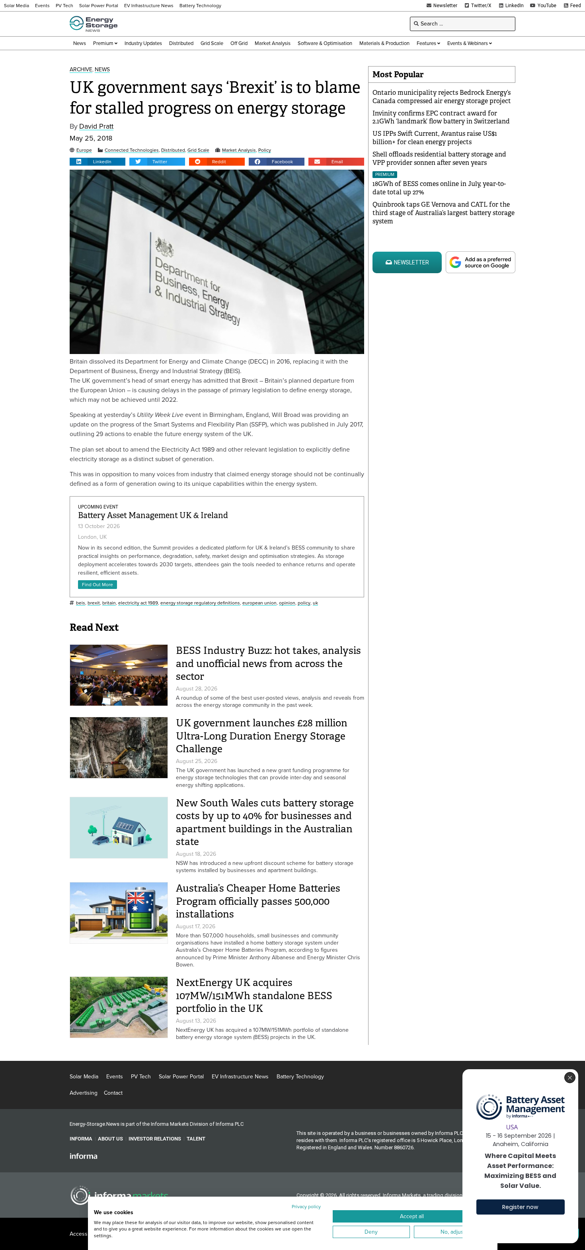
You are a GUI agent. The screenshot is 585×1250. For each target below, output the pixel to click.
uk (315, 603)
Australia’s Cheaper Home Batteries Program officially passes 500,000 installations (258, 901)
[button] (97, 162)
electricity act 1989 (138, 603)
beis (80, 603)
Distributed (173, 150)
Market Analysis (239, 150)
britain (109, 603)
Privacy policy (306, 1206)
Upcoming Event (98, 507)
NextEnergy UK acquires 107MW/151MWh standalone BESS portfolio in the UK (254, 995)
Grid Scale (198, 150)
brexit (94, 603)
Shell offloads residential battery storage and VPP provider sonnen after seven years (439, 158)
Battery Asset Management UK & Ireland (153, 515)
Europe (84, 150)
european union (259, 603)
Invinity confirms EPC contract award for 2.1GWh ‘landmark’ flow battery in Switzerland (441, 117)
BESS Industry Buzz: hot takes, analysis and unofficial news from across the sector (268, 663)
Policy (264, 150)
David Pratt (96, 126)
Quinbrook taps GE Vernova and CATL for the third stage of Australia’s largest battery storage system (443, 212)
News (102, 70)
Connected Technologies (132, 150)
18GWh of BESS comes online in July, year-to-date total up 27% (439, 188)
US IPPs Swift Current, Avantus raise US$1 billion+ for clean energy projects (434, 137)
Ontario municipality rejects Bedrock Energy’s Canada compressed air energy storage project (441, 96)
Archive (81, 70)
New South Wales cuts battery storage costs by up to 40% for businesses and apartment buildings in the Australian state (265, 822)
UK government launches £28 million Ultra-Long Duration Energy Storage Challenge (261, 736)
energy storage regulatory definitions (200, 603)
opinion (287, 603)
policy (304, 603)
